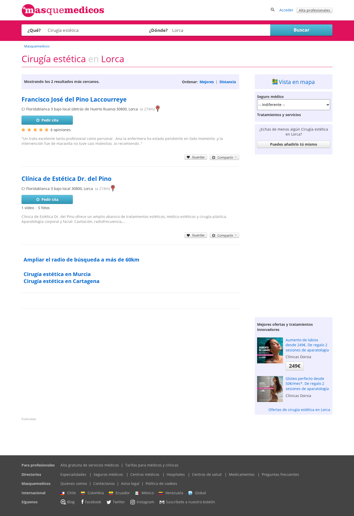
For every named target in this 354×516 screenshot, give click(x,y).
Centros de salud (207, 474)
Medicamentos (241, 474)
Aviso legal (130, 483)
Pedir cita (49, 120)
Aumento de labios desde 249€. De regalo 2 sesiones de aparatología (307, 344)
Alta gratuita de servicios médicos (89, 465)
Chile (71, 492)
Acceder (286, 10)
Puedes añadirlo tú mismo (293, 144)
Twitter (119, 502)
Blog (71, 502)
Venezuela (174, 492)
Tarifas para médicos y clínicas (152, 465)
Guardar (198, 157)
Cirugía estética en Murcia (57, 274)
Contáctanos (104, 483)
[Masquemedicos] (63, 15)
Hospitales (176, 474)
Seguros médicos (108, 474)
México (147, 492)
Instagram (145, 502)
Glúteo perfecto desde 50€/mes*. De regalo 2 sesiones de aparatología (307, 383)
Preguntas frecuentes (280, 474)
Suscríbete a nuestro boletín (190, 502)
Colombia (96, 492)
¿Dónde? (158, 30)
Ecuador (123, 492)
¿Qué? (34, 30)
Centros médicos (144, 474)
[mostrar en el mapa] (158, 109)
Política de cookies (161, 483)
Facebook (93, 502)
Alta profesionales (314, 10)
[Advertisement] (293, 234)
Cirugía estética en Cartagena (62, 281)
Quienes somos (73, 483)
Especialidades (73, 474)
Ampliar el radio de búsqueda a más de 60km (81, 259)
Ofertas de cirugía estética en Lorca (299, 409)
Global (200, 492)
